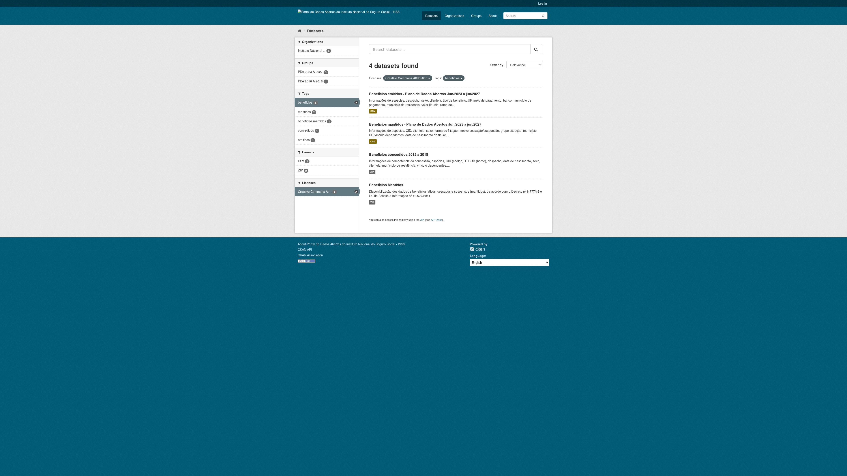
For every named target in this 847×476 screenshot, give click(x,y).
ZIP (372, 171)
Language (477, 255)
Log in (542, 3)
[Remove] (429, 78)
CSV (372, 111)
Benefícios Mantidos (386, 184)
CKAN (477, 249)
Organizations (454, 15)
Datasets (431, 15)
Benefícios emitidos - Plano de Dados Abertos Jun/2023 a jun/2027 (424, 93)
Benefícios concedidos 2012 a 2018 (398, 154)
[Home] (300, 30)
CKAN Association (310, 255)
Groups (476, 15)
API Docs (436, 219)
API (422, 219)
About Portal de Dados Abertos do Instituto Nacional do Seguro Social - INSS (351, 244)
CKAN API (305, 249)
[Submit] (543, 15)
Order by (496, 65)
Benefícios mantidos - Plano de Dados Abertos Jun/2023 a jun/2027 (425, 124)
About (493, 15)
